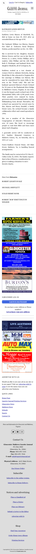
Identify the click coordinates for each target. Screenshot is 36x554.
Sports (4, 413)
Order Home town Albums (18, 535)
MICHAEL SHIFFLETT (11, 187)
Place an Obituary (18, 507)
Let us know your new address (18, 312)
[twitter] (13, 432)
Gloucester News (8, 404)
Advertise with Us (18, 516)
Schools (5, 410)
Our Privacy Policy (18, 468)
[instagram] (22, 432)
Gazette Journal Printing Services (14, 401)
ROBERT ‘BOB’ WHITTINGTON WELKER (14, 200)
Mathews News (7, 407)
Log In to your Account (18, 302)
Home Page (6, 398)
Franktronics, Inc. (21, 551)
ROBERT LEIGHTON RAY (12, 181)
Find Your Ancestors (18, 531)
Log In (11, 2)
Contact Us (6, 416)
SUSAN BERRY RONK (10, 193)
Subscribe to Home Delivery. (18, 483)
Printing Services (18, 540)
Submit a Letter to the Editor (18, 511)
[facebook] (17, 432)
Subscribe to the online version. (18, 478)
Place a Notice (18, 502)
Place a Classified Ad (18, 497)
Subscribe (29, 2)
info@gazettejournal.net (21, 456)
